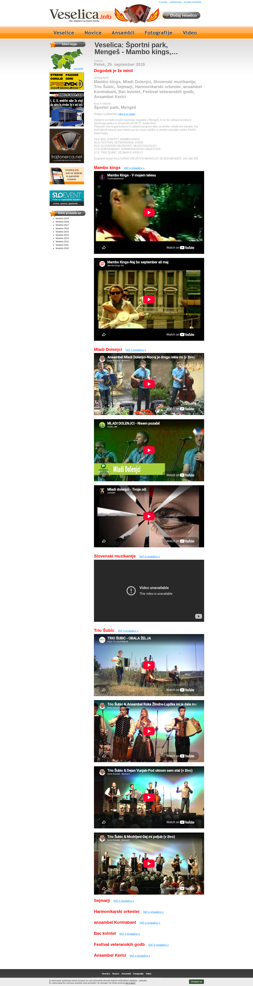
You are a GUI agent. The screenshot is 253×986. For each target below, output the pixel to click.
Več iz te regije (127, 114)
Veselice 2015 (62, 232)
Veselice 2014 (62, 235)
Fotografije (138, 974)
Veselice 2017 (62, 225)
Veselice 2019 (62, 218)
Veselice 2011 (62, 245)
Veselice (106, 974)
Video (148, 974)
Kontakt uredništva (192, 2)
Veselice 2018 (62, 222)
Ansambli (126, 974)
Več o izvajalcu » (134, 168)
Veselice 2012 (62, 241)
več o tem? (130, 983)
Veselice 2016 (62, 228)
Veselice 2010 (62, 248)
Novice (115, 974)
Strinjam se (196, 981)
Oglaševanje (176, 2)
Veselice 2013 (62, 238)
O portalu (163, 2)
